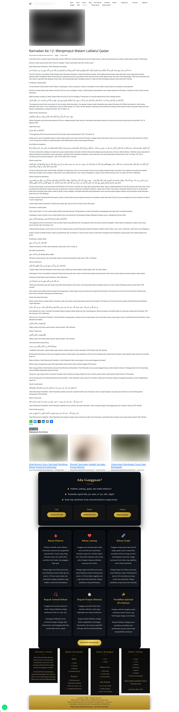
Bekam (115, 2)
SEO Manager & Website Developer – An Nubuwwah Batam (89, 706)
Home (71, 2)
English (72, 5)
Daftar (84, 2)
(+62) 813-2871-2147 (56, 514)
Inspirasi (85, 5)
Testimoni (107, 2)
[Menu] (30, 3)
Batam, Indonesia (122, 515)
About (78, 2)
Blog (90, 2)
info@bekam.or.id (89, 514)
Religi (56, 55)
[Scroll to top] (0, 711)
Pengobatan (124, 2)
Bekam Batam (95, 5)
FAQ (78, 5)
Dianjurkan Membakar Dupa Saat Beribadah (128, 466)
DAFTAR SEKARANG (89, 642)
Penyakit (135, 2)
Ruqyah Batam (106, 5)
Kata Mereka (98, 2)
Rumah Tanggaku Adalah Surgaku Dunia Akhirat (87, 466)
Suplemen (144, 2)
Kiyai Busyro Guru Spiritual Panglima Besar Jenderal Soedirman (48, 466)
